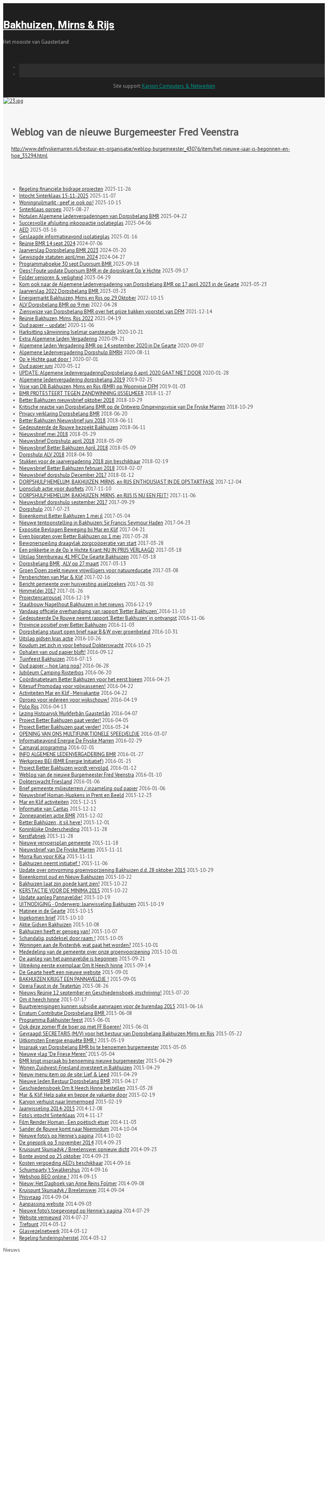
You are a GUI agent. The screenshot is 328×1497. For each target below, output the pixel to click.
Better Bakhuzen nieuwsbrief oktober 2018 (66, 400)
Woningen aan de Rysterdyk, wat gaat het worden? (75, 945)
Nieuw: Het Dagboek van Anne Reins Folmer (68, 1183)
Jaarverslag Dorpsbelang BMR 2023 (58, 250)
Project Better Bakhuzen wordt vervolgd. (64, 768)
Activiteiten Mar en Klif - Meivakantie (59, 693)
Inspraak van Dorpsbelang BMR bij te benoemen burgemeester (89, 1047)
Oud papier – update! (42, 325)
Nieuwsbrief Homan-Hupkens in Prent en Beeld (71, 795)
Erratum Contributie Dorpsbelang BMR (62, 1013)
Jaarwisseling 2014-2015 (47, 1108)
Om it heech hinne (39, 999)
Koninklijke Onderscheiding (49, 829)
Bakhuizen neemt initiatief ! (49, 863)
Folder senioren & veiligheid (51, 277)
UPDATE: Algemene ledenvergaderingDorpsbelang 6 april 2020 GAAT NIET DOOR (110, 372)
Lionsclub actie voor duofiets (51, 488)
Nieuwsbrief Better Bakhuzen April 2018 (63, 447)
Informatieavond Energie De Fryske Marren (66, 740)
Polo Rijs (29, 706)
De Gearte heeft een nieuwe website (60, 972)
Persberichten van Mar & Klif (51, 577)
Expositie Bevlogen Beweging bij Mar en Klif (68, 529)
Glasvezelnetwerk (39, 1231)
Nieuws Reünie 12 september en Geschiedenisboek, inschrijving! (90, 992)
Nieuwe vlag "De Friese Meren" (53, 1054)
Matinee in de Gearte (42, 911)
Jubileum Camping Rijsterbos (51, 672)
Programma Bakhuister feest (51, 1020)
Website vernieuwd (40, 1217)
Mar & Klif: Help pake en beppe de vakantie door (73, 1094)
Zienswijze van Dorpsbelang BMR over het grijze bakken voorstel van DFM (101, 311)
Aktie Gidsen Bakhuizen (45, 924)
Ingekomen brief (37, 917)
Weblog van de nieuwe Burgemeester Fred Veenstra (76, 774)
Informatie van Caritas (43, 808)
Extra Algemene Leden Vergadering (58, 338)
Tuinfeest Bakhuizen (42, 659)
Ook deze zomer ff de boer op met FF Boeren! (70, 1026)
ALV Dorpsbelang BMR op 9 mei (54, 304)
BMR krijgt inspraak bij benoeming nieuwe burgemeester (81, 1060)
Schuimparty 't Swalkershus (49, 1169)
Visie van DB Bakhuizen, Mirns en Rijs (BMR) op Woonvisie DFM (88, 386)
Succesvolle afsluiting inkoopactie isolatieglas (71, 223)
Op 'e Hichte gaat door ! (45, 359)
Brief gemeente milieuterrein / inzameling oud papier (78, 788)
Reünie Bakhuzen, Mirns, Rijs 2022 (56, 318)
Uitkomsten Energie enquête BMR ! (57, 1040)
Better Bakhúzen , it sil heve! (50, 822)
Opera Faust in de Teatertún (50, 986)
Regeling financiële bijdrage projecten (61, 189)
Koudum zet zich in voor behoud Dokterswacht (71, 645)
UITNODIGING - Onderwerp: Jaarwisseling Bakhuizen (77, 904)
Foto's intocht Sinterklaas (47, 1115)
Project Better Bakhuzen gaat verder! (60, 720)
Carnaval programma (43, 747)
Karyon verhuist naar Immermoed (56, 1101)
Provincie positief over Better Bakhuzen (63, 624)
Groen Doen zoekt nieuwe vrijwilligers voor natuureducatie (85, 570)
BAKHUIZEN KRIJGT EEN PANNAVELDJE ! (64, 979)
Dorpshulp (31, 509)
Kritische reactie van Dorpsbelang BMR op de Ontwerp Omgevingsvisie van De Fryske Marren (122, 407)
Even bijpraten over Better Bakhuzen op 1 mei (70, 536)
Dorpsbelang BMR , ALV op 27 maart (59, 563)
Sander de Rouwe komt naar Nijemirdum (64, 1129)
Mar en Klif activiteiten (44, 802)
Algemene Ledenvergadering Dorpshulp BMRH (70, 352)
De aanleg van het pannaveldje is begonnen (68, 958)
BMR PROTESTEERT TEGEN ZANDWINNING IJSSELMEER (81, 393)
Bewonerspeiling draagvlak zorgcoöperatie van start (77, 543)
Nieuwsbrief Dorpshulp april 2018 (56, 441)
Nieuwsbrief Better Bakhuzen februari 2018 (67, 468)
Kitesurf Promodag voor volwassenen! (62, 686)
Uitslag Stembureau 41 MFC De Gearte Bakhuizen (74, 556)
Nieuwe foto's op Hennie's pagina (56, 1135)
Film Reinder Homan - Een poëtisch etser (64, 1122)
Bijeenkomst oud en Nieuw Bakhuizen (61, 877)
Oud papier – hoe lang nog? (50, 665)
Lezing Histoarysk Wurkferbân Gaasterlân (64, 713)
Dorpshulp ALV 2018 (41, 454)
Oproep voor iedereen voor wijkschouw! (64, 699)
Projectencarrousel (40, 597)
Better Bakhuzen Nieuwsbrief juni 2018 (62, 420)
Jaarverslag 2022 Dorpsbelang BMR (59, 291)
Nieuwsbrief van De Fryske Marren (57, 849)
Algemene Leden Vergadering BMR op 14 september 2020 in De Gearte (97, 345)
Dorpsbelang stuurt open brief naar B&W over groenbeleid (84, 631)
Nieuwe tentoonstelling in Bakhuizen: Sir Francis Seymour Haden (91, 522)
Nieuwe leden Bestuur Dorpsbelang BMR (64, 1081)
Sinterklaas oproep (40, 209)
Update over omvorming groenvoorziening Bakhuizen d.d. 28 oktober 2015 (102, 870)
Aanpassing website (41, 1203)
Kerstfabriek (32, 836)
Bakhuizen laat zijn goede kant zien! (59, 883)
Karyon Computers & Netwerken (178, 86)
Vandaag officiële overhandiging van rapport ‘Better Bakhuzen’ (89, 611)
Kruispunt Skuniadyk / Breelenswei (57, 1190)
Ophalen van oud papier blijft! (52, 652)
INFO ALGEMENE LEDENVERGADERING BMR (67, 754)
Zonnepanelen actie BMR (47, 815)
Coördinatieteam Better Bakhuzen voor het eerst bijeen (80, 679)
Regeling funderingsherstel (49, 1238)
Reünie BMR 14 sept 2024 (47, 243)
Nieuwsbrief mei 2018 (43, 434)
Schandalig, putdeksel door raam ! (57, 938)
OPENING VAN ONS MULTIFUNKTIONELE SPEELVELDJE (79, 733)
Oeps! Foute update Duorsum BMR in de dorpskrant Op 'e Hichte (90, 270)
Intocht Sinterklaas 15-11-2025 (53, 195)
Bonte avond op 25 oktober (50, 1156)
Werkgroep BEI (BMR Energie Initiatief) (61, 761)
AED (24, 229)
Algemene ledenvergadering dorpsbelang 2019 (72, 379)
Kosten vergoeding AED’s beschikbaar (61, 1163)
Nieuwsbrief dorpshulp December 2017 (62, 475)
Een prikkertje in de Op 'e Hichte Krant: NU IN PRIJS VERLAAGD (86, 550)
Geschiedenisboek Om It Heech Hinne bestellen (72, 1088)
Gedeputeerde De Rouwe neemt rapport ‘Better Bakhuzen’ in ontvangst (98, 618)
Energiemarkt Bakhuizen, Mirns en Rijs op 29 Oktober (77, 298)
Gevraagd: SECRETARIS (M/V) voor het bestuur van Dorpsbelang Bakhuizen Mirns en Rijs (116, 1033)
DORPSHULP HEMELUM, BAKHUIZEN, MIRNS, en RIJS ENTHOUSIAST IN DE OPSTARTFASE (116, 481)
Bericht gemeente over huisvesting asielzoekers (72, 584)
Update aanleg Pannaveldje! (50, 897)
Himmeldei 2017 (37, 590)
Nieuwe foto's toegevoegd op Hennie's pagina (70, 1210)
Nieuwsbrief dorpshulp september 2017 (63, 502)
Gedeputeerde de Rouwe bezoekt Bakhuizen (68, 427)
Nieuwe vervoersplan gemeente (55, 842)
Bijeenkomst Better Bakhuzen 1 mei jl (61, 515)
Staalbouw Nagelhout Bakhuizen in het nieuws (71, 604)
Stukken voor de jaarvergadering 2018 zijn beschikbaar (79, 461)
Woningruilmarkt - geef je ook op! (56, 202)
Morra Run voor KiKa (42, 856)
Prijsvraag (30, 1197)
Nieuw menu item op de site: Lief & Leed (64, 1074)
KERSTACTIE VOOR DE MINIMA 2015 (59, 890)
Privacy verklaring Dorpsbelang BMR (59, 413)
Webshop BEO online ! (44, 1176)
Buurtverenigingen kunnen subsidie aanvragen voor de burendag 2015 (97, 1006)
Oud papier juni (36, 366)
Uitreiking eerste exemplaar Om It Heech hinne (71, 965)
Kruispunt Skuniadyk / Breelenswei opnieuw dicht (74, 1149)
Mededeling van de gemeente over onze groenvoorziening (84, 951)
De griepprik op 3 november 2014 (56, 1142)
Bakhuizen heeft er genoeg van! (54, 931)
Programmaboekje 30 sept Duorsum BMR (66, 263)
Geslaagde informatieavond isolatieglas (64, 236)
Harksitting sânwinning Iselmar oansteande (67, 332)
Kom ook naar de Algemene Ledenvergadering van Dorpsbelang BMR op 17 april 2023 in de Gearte (129, 284)
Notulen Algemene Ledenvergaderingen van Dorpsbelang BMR (89, 216)
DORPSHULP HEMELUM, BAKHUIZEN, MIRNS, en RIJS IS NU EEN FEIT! (93, 495)
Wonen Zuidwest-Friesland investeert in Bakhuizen (75, 1067)
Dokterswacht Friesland (45, 781)
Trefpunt (28, 1224)
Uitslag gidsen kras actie (46, 638)
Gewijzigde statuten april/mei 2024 (58, 257)
